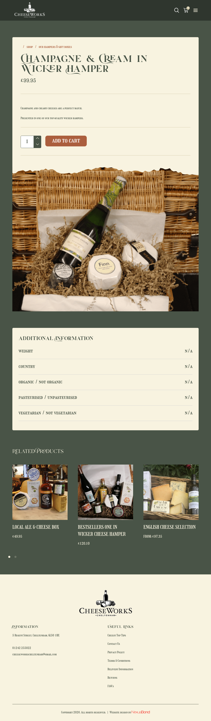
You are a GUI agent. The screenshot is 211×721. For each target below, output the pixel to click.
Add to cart (66, 141)
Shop (30, 47)
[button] (196, 508)
